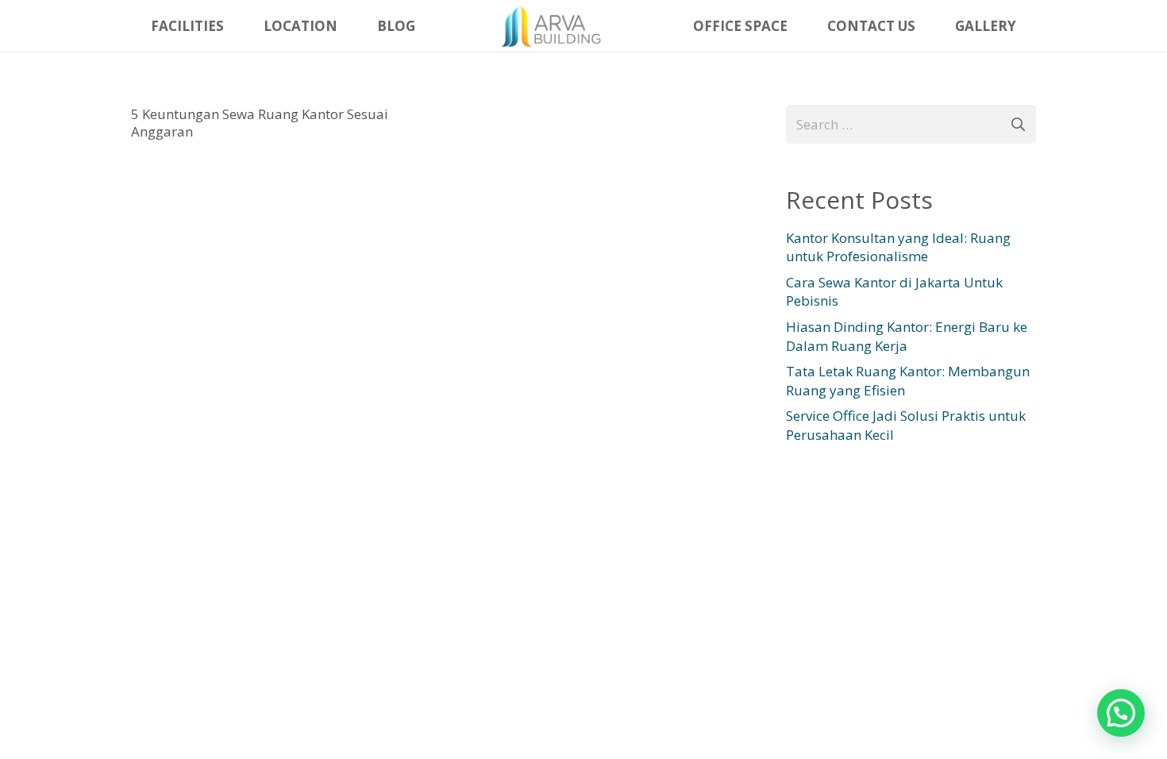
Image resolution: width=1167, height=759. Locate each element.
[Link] (554, 26)
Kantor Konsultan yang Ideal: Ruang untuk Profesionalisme (898, 247)
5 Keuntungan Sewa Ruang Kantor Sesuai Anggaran (259, 123)
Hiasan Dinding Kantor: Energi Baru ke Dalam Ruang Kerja (906, 336)
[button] (1121, 713)
